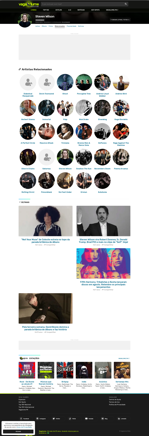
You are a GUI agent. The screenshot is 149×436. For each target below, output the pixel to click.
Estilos (59, 10)
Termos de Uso (114, 402)
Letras (37, 26)
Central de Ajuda (115, 399)
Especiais (22, 399)
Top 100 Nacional (25, 405)
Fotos (51, 26)
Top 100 (46, 10)
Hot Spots (95, 10)
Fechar (18, 431)
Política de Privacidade (117, 405)
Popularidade (71, 26)
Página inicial (39, 22)
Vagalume (29, 4)
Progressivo (40, 20)
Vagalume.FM (111, 10)
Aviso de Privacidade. (24, 427)
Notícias (81, 10)
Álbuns (44, 26)
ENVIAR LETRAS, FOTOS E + (121, 20)
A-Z (69, 10)
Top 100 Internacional (26, 407)
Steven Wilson (44, 16)
